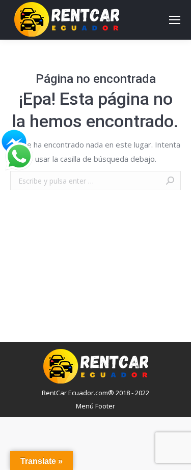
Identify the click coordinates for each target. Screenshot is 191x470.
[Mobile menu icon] (175, 20)
